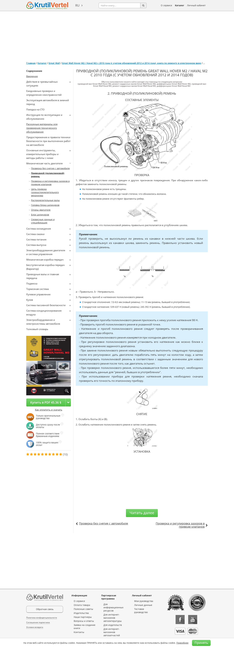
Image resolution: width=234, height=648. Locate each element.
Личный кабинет (196, 5)
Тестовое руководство (141, 610)
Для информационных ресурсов (113, 607)
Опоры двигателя (40, 209)
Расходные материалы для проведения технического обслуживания (41, 128)
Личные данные (143, 605)
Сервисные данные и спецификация (43, 221)
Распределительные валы (45, 200)
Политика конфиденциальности (41, 617)
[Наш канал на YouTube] (192, 619)
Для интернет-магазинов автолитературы (112, 617)
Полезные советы (83, 609)
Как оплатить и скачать (48, 409)
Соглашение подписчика (38, 622)
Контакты (79, 632)
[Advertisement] (117, 35)
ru (77, 5)
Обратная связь (44, 609)
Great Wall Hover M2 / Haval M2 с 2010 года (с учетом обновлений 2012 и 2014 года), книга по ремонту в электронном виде (131, 63)
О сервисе (166, 5)
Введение (32, 76)
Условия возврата (34, 627)
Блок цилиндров (40, 214)
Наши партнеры (83, 616)
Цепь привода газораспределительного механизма (45, 192)
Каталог (179, 5)
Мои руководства (143, 601)
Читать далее (142, 512)
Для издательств (112, 624)
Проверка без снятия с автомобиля (50, 168)
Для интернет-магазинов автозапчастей (111, 632)
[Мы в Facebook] (180, 619)
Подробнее (182, 642)
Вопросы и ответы (84, 620)
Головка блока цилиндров (45, 205)
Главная (30, 63)
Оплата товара (82, 605)
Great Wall (54, 63)
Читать (47, 365)
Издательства (81, 612)
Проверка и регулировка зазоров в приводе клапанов (50, 183)
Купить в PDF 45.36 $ (45, 402)
